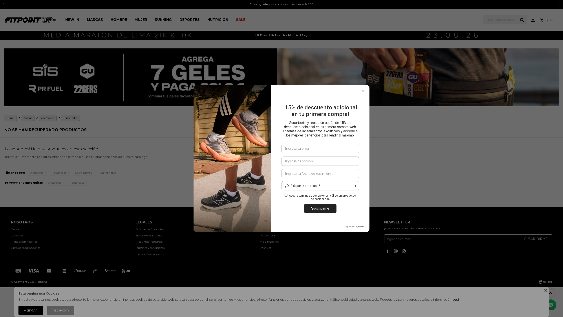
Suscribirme (320, 208)
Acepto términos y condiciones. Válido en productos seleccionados (322, 197)
